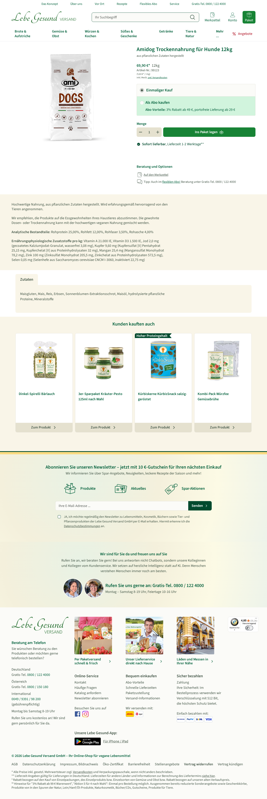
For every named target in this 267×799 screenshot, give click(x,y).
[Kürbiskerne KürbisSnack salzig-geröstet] (163, 359)
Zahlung (183, 682)
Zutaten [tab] (26, 279)
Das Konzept (49, 4)
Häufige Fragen (85, 687)
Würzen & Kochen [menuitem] (92, 34)
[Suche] (192, 17)
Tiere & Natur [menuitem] (190, 34)
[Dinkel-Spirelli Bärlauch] (44, 359)
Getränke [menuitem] (166, 31)
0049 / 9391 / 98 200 (26, 699)
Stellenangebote (167, 764)
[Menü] (256, 619)
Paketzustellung (138, 693)
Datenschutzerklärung (38, 764)
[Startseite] (44, 17)
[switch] (249, 628)
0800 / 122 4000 (189, 585)
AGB (15, 764)
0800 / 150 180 (37, 686)
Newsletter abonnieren (91, 698)
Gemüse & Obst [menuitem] (59, 34)
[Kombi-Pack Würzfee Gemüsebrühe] (223, 359)
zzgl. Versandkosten (157, 77)
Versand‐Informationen (143, 698)
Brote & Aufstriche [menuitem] (22, 34)
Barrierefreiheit (139, 764)
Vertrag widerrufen (198, 764)
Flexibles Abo (148, 4)
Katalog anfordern (87, 693)
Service (174, 4)
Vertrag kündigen (230, 764)
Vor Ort (99, 4)
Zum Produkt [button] (41, 427)
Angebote (245, 33)
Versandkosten (83, 772)
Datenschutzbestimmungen (82, 526)
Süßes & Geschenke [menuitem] (129, 34)
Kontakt (80, 682)
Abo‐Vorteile (135, 682)
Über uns (76, 4)
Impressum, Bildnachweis (79, 764)
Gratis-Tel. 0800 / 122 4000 (209, 4)
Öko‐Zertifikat (113, 764)
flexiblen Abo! (171, 182)
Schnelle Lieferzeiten (141, 687)
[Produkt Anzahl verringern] (140, 132)
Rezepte (122, 4)
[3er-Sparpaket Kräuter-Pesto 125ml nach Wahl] (103, 359)
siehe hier (208, 776)
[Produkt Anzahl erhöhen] (158, 132)
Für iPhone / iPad (115, 741)
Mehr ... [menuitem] (220, 34)
